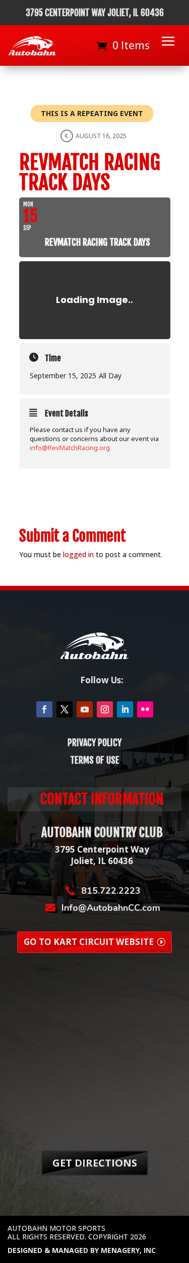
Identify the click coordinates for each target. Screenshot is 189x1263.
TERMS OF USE (94, 760)
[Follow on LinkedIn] (125, 709)
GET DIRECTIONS (94, 1163)
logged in (78, 554)
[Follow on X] (64, 709)
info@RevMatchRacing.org (70, 447)
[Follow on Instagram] (105, 709)
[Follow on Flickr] (145, 709)
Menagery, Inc (128, 1250)
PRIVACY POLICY (94, 742)
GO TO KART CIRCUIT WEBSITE (89, 942)
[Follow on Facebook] (44, 709)
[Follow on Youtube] (85, 709)
